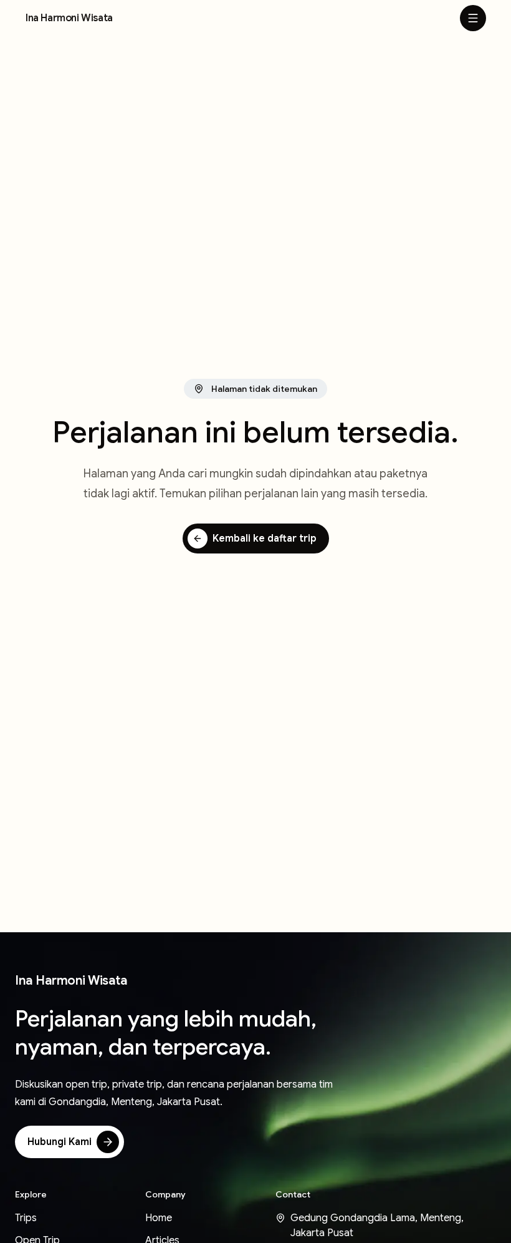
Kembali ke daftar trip (265, 538)
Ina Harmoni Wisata (69, 18)
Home (158, 1218)
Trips (26, 1218)
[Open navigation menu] (473, 18)
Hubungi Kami (59, 1142)
